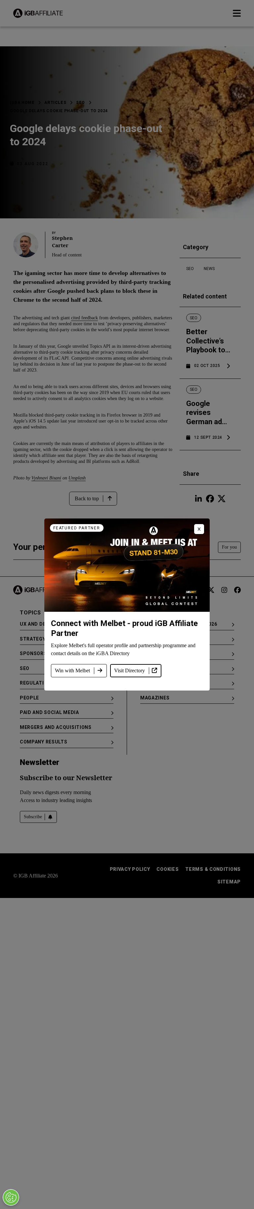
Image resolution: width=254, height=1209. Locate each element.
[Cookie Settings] (11, 1197)
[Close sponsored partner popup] (199, 529)
